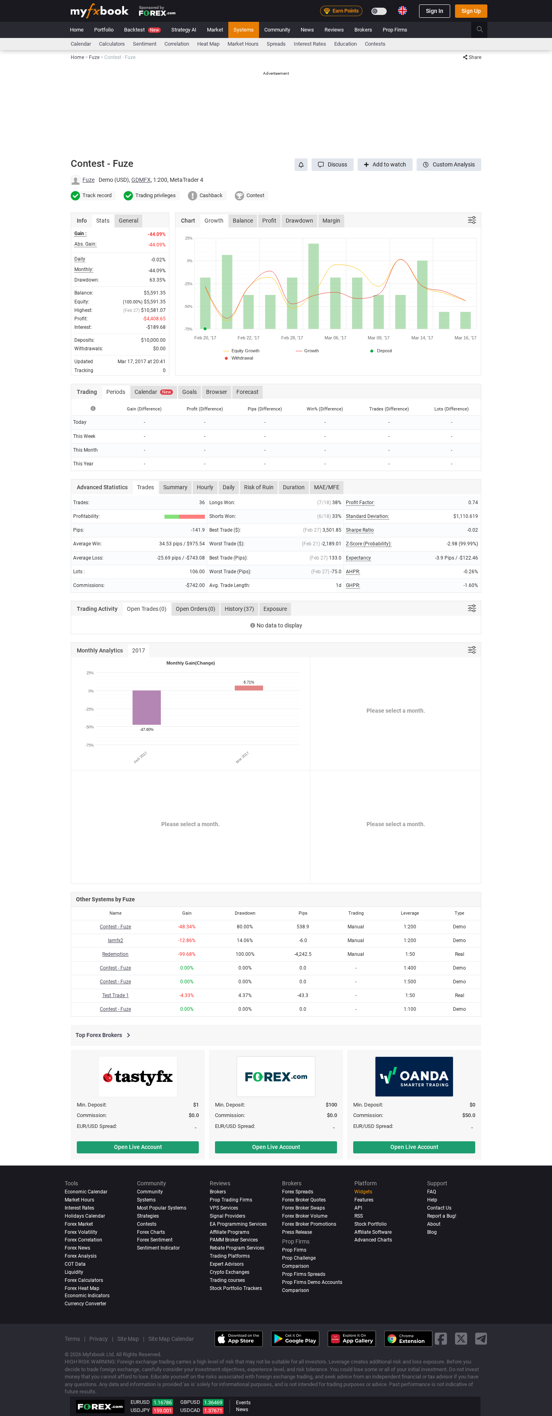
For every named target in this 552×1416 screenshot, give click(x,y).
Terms (72, 1339)
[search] (484, 29)
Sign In (434, 11)
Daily (229, 487)
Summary (175, 487)
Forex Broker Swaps (303, 1208)
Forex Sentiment (155, 1240)
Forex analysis (81, 1256)
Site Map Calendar (171, 1339)
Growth (213, 220)
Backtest (141, 30)
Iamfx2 (115, 940)
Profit (269, 220)
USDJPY (140, 1410)
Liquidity (74, 1272)
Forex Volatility (81, 1232)
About (433, 1224)
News (307, 30)
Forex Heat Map (82, 1289)
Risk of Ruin (259, 487)
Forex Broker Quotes (304, 1200)
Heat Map (208, 44)
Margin (331, 220)
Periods (115, 392)
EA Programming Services (238, 1224)
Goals (189, 392)
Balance (243, 220)
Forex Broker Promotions (309, 1224)
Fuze (88, 180)
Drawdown (299, 220)
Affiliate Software (373, 1232)
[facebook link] (441, 1339)
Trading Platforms (230, 1256)
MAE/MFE (326, 487)
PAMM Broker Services (234, 1240)
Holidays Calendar (85, 1216)
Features (363, 1200)
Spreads (276, 44)
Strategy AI (183, 30)
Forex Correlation (83, 1240)
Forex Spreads (297, 1192)
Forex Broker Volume (304, 1216)
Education (345, 44)
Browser (216, 392)
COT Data (75, 1264)
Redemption (115, 954)
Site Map (128, 1339)
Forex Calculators (84, 1280)
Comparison (295, 1291)
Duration (294, 487)
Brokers (363, 30)
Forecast (247, 392)
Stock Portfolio (370, 1224)
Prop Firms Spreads (303, 1274)
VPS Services (224, 1208)
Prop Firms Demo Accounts (312, 1283)
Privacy (98, 1339)
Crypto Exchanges (229, 1272)
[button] (333, 164)
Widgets (363, 1192)
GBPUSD (190, 1402)
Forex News (77, 1248)
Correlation (176, 44)
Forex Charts (151, 1232)
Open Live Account (138, 1147)
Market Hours (243, 44)
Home (77, 30)
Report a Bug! (441, 1216)
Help (432, 1200)
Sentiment (144, 44)
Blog (432, 1232)
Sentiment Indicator (158, 1248)
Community (277, 30)
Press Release (297, 1232)
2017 (138, 650)
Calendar (81, 44)
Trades (145, 487)
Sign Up (471, 11)
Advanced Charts (373, 1240)
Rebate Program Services (237, 1248)
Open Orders (195, 609)
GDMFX (141, 180)
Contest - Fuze (115, 927)
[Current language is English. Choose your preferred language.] (402, 10)
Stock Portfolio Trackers (236, 1289)
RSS (358, 1216)
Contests (375, 44)
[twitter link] (461, 1339)
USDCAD (190, 1410)
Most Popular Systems (161, 1208)
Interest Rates (310, 44)
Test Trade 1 (115, 995)
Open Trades (146, 609)
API (358, 1208)
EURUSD (140, 1402)
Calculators (112, 44)
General (128, 220)
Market (215, 30)
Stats (103, 220)
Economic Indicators (87, 1296)
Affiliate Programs (229, 1232)
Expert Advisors (227, 1264)
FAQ (431, 1192)
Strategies (148, 1216)
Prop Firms (395, 30)
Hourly (205, 487)
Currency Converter (85, 1304)
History (239, 609)
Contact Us (439, 1208)
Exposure (275, 609)
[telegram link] (481, 1339)
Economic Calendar (86, 1192)
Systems (244, 30)
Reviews (334, 30)
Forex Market (79, 1224)
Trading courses (227, 1280)
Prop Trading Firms (231, 1200)
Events (243, 1402)
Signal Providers (227, 1216)
